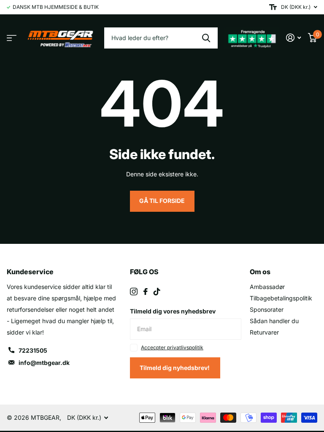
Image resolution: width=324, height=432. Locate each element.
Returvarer (264, 332)
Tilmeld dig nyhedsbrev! (175, 367)
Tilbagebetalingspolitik (281, 298)
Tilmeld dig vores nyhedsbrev (173, 311)
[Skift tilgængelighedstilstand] (273, 7)
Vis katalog (11, 37)
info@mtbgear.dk (44, 362)
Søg (206, 38)
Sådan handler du (274, 320)
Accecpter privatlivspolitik (172, 347)
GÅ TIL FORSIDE (162, 200)
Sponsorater (267, 309)
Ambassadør (267, 286)
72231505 (33, 350)
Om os (260, 271)
